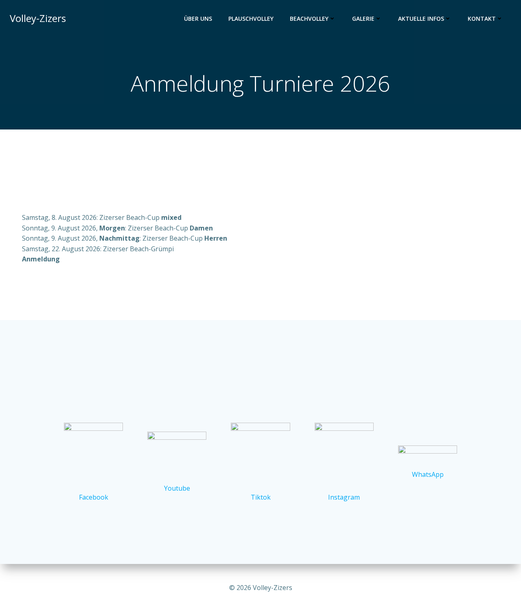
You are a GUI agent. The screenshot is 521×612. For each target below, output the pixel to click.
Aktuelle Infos (421, 18)
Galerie (363, 18)
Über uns (198, 18)
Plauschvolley (251, 18)
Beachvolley (309, 18)
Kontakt (482, 18)
